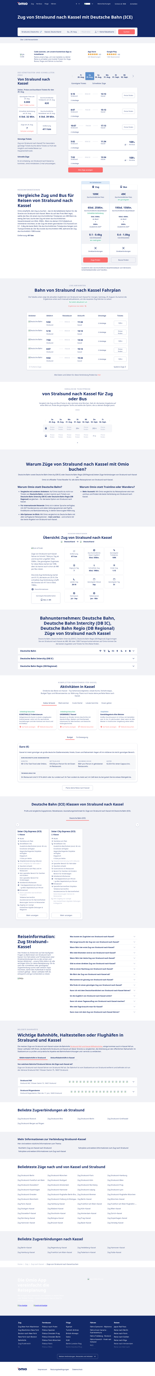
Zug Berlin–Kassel (85, 1199)
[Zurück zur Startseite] (24, 3)
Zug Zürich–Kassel (114, 1213)
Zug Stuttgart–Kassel (26, 1208)
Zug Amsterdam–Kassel (87, 1213)
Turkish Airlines (72, 1330)
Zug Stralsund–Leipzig (86, 1190)
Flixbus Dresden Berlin (51, 1337)
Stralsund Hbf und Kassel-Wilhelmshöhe (86, 1046)
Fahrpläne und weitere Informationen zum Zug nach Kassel (42, 1151)
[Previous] (45, 420)
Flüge (47, 4)
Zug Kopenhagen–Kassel (117, 1218)
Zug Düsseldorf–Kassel (27, 1213)
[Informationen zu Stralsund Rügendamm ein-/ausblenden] (133, 1091)
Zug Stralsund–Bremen (87, 1194)
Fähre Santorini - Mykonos (101, 1326)
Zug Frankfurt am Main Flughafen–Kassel (123, 1204)
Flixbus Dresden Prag (51, 1333)
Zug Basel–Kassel (84, 1223)
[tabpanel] (77, 871)
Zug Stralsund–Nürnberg (87, 1185)
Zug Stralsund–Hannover (57, 1190)
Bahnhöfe (22, 1340)
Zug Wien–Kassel (114, 1208)
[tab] (78, 83)
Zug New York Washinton (28, 1326)
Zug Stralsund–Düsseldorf (28, 1185)
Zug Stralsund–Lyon (115, 1190)
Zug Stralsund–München (57, 1175)
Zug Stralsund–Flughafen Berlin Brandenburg (66, 1194)
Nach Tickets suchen (27, 105)
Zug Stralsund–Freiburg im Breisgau (62, 1199)
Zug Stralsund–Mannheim (28, 1199)
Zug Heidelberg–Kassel (87, 1247)
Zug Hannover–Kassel (26, 1223)
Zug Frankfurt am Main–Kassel (90, 1204)
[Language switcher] (88, 4)
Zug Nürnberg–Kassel (26, 1218)
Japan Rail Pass (120, 1326)
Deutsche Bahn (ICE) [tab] (77, 818)
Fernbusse (46, 1322)
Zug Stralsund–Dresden (27, 1194)
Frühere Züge (36, 367)
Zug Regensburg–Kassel (57, 1247)
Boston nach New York (27, 1333)
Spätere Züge (119, 367)
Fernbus (39, 4)
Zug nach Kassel (37, 1264)
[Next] (133, 76)
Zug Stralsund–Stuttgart (57, 1180)
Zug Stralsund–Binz (55, 1118)
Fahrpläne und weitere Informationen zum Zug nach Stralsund (103, 1148)
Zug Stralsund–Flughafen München (121, 1194)
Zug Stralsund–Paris (86, 1175)
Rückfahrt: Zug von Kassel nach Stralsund (35, 1148)
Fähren (53, 4)
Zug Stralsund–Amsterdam (58, 1185)
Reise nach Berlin (121, 1330)
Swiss (68, 1337)
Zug (32, 4)
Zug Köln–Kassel (84, 1208)
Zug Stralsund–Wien (115, 1180)
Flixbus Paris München (51, 1340)
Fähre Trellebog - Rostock (100, 1336)
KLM (68, 1340)
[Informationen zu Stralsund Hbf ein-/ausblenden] (133, 1082)
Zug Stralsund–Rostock (27, 1118)
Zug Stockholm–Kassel (56, 1213)
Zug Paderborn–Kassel (87, 1252)
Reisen (117, 1322)
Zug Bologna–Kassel (56, 1218)
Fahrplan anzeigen (27, 131)
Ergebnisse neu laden (76, 306)
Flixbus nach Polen (49, 1326)
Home (20, 1264)
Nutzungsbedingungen (59, 1369)
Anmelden (133, 4)
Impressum (42, 1369)
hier (99, 375)
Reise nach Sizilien (121, 1337)
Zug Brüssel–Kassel (55, 1223)
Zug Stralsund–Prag (115, 1185)
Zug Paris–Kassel (24, 1204)
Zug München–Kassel (115, 1199)
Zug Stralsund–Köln (85, 1180)
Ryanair (69, 1326)
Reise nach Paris (120, 1333)
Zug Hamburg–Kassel (56, 1204)
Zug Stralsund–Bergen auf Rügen (31, 1123)
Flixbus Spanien (48, 1330)
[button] (73, 31)
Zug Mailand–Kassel (55, 1208)
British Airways (72, 1333)
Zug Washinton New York (28, 1330)
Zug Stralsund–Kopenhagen (29, 1190)
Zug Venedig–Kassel (115, 1223)
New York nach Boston (27, 1337)
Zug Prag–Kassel (84, 1218)
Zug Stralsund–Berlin (86, 1118)
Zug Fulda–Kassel (114, 1252)
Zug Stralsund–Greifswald (117, 1118)
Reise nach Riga (120, 1340)
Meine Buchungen (104, 4)
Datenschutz (77, 1369)
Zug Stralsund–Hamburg (117, 1175)
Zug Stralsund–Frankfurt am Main (31, 1180)
